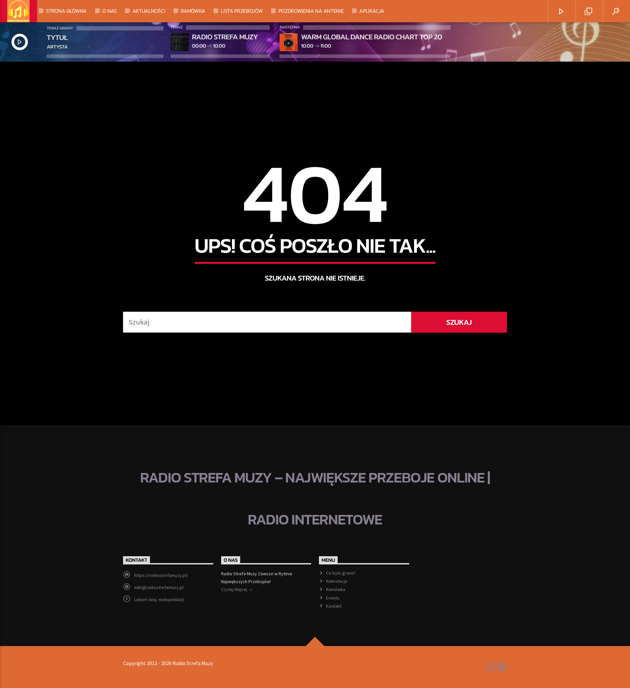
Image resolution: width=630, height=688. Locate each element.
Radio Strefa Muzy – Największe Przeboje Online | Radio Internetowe (315, 498)
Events (333, 598)
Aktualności (149, 11)
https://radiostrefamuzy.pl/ (161, 575)
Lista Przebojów (241, 11)
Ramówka (193, 11)
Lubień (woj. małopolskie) (159, 599)
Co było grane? (341, 573)
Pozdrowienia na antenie (311, 11)
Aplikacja (371, 11)
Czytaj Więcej (234, 589)
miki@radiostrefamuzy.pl (158, 587)
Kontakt (334, 606)
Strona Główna (66, 11)
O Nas (109, 11)
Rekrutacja (336, 581)
